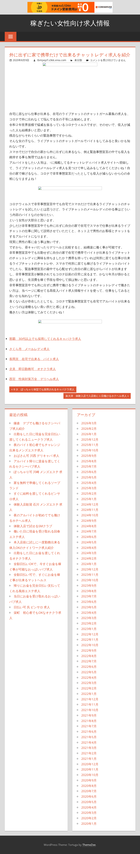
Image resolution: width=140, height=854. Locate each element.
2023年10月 (89, 580)
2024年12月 (89, 504)
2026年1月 (89, 434)
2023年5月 (89, 607)
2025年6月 (89, 472)
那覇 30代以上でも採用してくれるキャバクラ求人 (45, 339)
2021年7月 (89, 726)
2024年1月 (89, 564)
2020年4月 (89, 807)
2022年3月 (89, 683)
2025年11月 (89, 445)
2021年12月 (89, 699)
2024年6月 (89, 537)
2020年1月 (89, 823)
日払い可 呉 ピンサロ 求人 (32, 607)
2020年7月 (89, 791)
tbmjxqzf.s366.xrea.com (51, 60)
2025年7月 (89, 466)
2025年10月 (89, 450)
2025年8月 (89, 461)
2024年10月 (89, 515)
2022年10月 (89, 645)
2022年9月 (89, 650)
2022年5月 (89, 672)
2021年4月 (89, 742)
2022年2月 (89, 688)
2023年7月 (89, 596)
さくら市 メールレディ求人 (29, 349)
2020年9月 (89, 780)
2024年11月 (89, 510)
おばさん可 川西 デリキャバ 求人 (36, 456)
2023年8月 (89, 591)
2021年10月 (89, 710)
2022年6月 (89, 667)
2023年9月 (89, 585)
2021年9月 (89, 715)
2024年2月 (89, 558)
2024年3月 (89, 553)
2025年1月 (89, 499)
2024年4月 (89, 548)
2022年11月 (89, 639)
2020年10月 (89, 775)
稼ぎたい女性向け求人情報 (70, 23)
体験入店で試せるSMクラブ (33, 526)
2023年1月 (89, 629)
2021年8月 (89, 721)
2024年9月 (89, 520)
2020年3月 (89, 813)
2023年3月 (89, 618)
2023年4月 (89, 612)
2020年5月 (89, 802)
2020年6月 (89, 796)
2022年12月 (89, 634)
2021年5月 (89, 737)
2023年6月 (89, 602)
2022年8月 (89, 656)
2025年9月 (89, 456)
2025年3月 (89, 488)
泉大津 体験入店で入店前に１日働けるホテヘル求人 (96, 396)
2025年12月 (89, 439)
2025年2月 (89, 493)
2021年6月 (89, 731)
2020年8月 (89, 786)
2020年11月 (89, 769)
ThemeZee (89, 845)
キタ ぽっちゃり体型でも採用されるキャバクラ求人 (43, 389)
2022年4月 (89, 677)
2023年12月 (89, 569)
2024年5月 (89, 542)
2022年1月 (89, 694)
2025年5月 (89, 477)
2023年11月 (89, 574)
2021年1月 (89, 759)
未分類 (78, 60)
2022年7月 (89, 661)
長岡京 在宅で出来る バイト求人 (34, 359)
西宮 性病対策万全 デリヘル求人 (34, 379)
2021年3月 (89, 748)
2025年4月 (89, 483)
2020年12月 (89, 764)
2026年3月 (89, 423)
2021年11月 (89, 704)
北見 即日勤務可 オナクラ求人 (32, 369)
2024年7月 (89, 531)
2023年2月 (89, 623)
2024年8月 (89, 526)
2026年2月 (89, 428)
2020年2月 (89, 818)
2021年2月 (89, 753)
